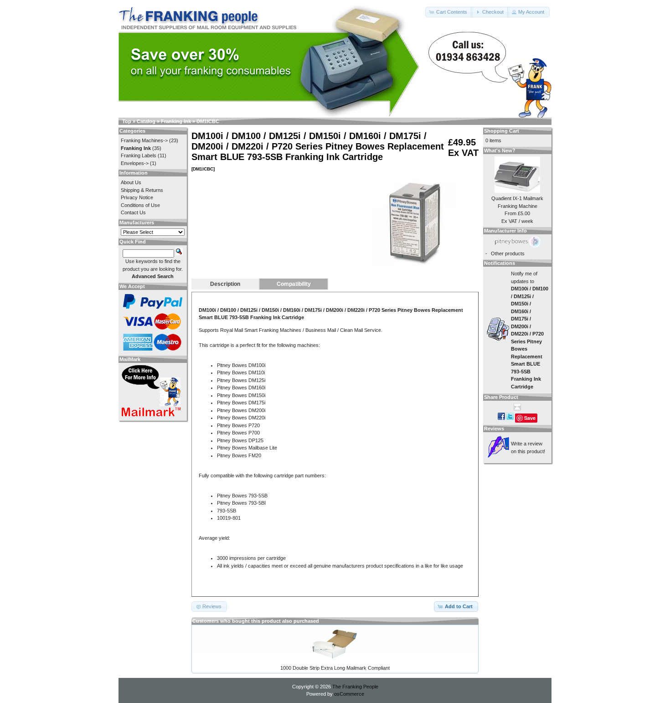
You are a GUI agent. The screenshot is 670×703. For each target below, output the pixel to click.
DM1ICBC (207, 121)
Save (530, 417)
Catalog (146, 121)
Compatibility (294, 284)
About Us (131, 182)
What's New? (499, 150)
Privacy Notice (137, 197)
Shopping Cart (501, 131)
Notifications (499, 263)
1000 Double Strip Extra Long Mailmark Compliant (335, 668)
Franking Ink (176, 121)
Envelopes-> (135, 163)
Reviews (494, 428)
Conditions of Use (140, 205)
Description (225, 284)
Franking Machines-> (144, 140)
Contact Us (133, 212)
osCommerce (349, 694)
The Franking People (355, 686)
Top (126, 121)
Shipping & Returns (142, 190)
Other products (508, 253)
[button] (449, 12)
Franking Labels (138, 155)
